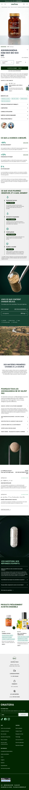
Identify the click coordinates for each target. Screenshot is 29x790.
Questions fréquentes (5, 736)
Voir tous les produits (5, 768)
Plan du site (17, 785)
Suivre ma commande (5, 728)
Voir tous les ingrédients (20, 309)
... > (1, 7)
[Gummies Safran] (8, 620)
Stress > (9, 7)
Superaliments (4, 765)
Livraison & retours (5, 731)
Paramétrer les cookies (6, 787)
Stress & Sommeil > (5, 7)
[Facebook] (5, 719)
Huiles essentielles (5, 754)
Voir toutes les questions (6, 590)
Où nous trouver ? (19, 739)
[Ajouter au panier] (14, 627)
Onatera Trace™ (19, 731)
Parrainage (18, 736)
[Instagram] (9, 719)
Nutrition (3, 762)
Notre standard (19, 728)
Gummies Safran (6, 633)
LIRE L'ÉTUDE (25, 142)
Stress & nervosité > (14, 7)
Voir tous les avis (5, 509)
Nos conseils (3, 734)
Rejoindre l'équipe (19, 745)
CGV (2, 785)
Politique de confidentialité (19, 787)
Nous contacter (4, 739)
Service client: (4, 743)
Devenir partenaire (20, 742)
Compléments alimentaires (6, 751)
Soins (2, 757)
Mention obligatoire (8, 785)
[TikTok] (2, 719)
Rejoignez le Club (19, 734)
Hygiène (2, 759)
